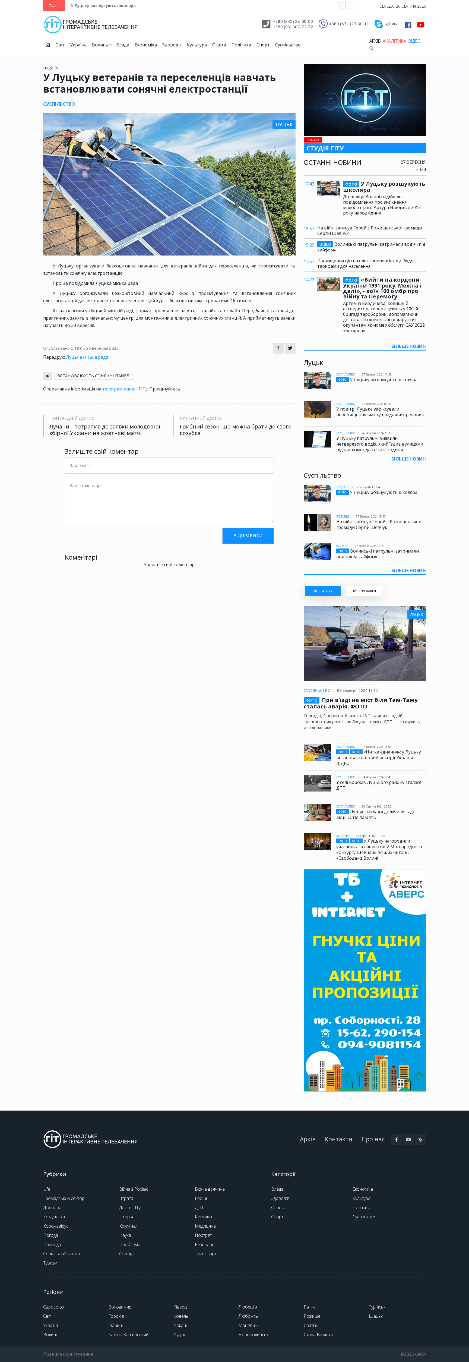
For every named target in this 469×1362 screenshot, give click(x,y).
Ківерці (180, 1307)
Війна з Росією (133, 1189)
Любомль (248, 1316)
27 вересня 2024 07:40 (377, 404)
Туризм (50, 1263)
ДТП (199, 1207)
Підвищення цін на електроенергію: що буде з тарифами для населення (367, 263)
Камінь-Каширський (128, 1335)
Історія (126, 1217)
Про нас (373, 1139)
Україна (78, 45)
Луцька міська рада (87, 357)
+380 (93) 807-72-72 (293, 26)
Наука (125, 1235)
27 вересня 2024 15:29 (370, 546)
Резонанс (204, 1244)
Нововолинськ (253, 1335)
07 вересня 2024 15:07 (377, 747)
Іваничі (115, 1325)
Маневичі (248, 1325)
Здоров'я (172, 45)
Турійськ (377, 1307)
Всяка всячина (210, 1189)
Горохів (116, 1316)
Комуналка (54, 1217)
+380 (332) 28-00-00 (293, 21)
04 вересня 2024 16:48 (377, 777)
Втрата (126, 1198)
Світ (60, 45)
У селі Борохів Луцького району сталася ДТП (378, 785)
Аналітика (394, 41)
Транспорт (205, 1254)
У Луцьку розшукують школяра (103, 5)
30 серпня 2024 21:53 (376, 806)
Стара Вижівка (318, 1335)
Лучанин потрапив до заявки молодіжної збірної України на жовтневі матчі (104, 429)
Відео (414, 41)
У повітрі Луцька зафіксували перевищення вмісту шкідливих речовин (380, 412)
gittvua (391, 23)
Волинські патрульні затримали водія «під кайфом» (371, 247)
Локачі (180, 1325)
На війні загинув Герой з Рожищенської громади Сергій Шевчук (369, 230)
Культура (197, 45)
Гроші (201, 1198)
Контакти (338, 1139)
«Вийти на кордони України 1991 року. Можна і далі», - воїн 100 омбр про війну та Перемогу (382, 288)
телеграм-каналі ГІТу (125, 389)
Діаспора (52, 1207)
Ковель (180, 1316)
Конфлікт (204, 1217)
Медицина (205, 1226)
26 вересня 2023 (102, 348)
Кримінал (128, 1226)
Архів (375, 41)
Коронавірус (55, 1226)
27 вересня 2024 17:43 (377, 374)
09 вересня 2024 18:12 (357, 690)
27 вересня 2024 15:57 (371, 516)
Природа (52, 1244)
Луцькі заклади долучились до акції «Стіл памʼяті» (376, 814)
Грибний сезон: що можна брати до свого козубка (235, 429)
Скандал (127, 1254)
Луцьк (340, 487)
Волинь (100, 45)
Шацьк (376, 1316)
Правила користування (68, 1354)
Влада (122, 45)
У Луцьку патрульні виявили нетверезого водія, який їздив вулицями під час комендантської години (379, 444)
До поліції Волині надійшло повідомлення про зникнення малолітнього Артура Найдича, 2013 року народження (382, 205)
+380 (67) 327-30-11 (349, 23)
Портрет (203, 1235)
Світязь (311, 1325)
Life (46, 1189)
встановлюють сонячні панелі (94, 375)
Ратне (310, 1307)
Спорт (263, 45)
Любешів (248, 1307)
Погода (50, 1235)
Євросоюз (53, 1307)
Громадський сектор (63, 1198)
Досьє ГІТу (130, 1207)
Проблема (129, 1244)
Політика (241, 45)
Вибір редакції (364, 591)
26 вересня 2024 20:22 (377, 433)
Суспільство (288, 45)
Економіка (146, 45)
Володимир (119, 1307)
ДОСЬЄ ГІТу (322, 591)
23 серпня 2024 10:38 (370, 836)
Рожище (342, 516)
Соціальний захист (61, 1254)
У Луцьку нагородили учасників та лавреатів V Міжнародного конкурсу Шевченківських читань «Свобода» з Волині (379, 849)
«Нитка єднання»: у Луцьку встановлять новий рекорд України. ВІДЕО (378, 757)
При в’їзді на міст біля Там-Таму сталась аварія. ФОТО (360, 703)
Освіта (219, 45)
